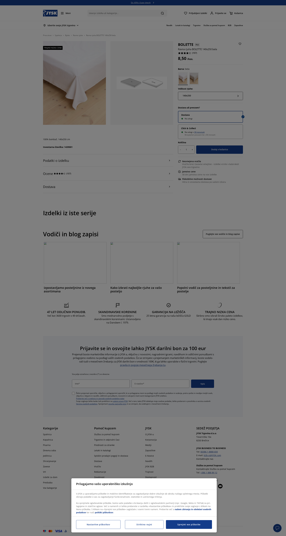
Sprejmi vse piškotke (188, 524)
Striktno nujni (144, 524)
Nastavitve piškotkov (98, 524)
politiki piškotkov (104, 512)
